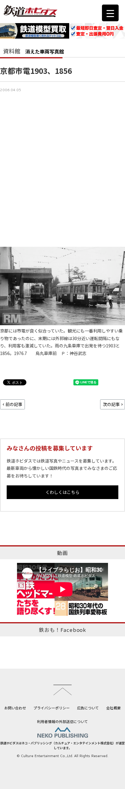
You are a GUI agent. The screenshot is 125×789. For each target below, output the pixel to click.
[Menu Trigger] (110, 13)
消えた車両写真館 (44, 51)
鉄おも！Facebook (62, 629)
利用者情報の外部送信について (62, 721)
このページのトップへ (62, 690)
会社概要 (113, 707)
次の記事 (111, 404)
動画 (62, 552)
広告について (88, 707)
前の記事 (13, 404)
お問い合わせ (15, 707)
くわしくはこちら (62, 492)
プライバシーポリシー (51, 707)
